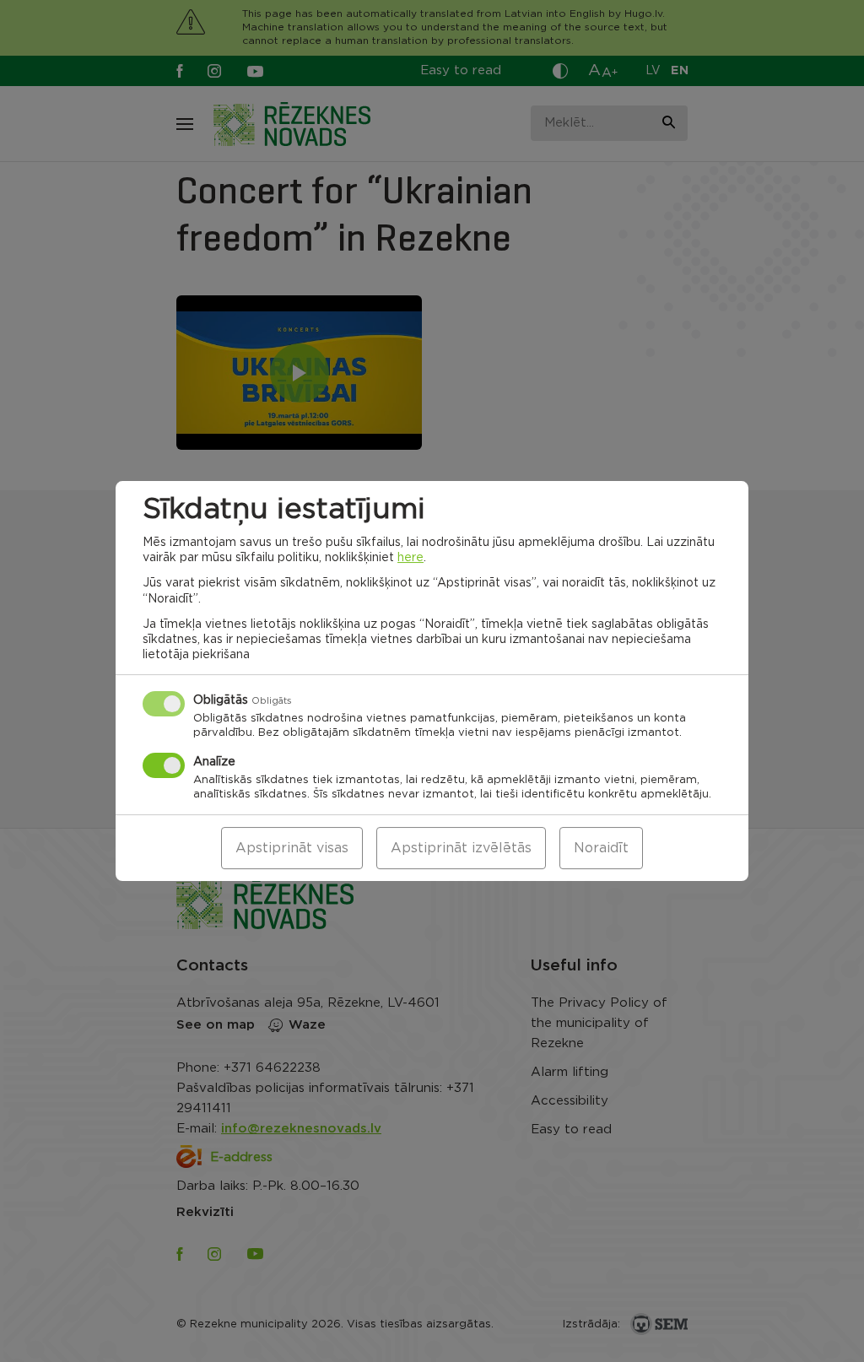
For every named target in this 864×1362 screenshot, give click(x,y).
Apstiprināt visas (291, 848)
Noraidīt (601, 848)
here (410, 558)
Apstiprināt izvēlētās (461, 848)
